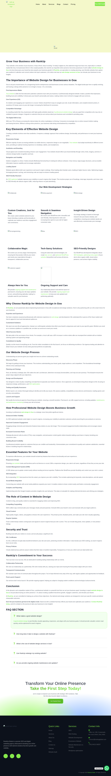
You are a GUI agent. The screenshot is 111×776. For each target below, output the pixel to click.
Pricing (73, 4)
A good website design (20, 621)
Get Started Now (55, 701)
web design (55, 317)
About (44, 4)
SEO (17, 477)
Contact (65, 4)
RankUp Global (91, 772)
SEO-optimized (13, 179)
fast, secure (48, 255)
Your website (10, 93)
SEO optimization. (34, 384)
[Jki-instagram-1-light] (12, 756)
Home (38, 4)
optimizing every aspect (91, 255)
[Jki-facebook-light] (5, 756)
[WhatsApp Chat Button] (106, 768)
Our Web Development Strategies (55, 187)
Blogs (59, 4)
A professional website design (63, 112)
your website (16, 463)
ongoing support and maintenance (25, 289)
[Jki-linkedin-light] (18, 756)
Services (51, 4)
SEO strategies (78, 255)
